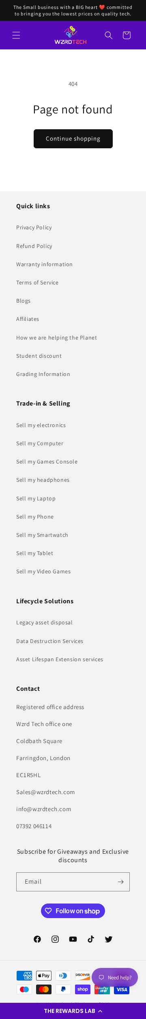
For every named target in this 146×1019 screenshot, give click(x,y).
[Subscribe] (120, 881)
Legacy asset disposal (44, 622)
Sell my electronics (41, 425)
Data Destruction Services (50, 641)
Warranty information (44, 264)
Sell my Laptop (36, 498)
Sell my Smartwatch (42, 534)
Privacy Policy (34, 227)
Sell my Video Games (43, 571)
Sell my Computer (40, 443)
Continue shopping (73, 138)
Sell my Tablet (34, 553)
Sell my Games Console (47, 461)
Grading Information (43, 374)
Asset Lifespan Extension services (59, 659)
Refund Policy (34, 246)
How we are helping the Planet (56, 337)
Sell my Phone (35, 516)
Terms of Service (37, 282)
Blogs (23, 300)
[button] (73, 1011)
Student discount (39, 355)
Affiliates (27, 319)
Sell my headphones (43, 479)
